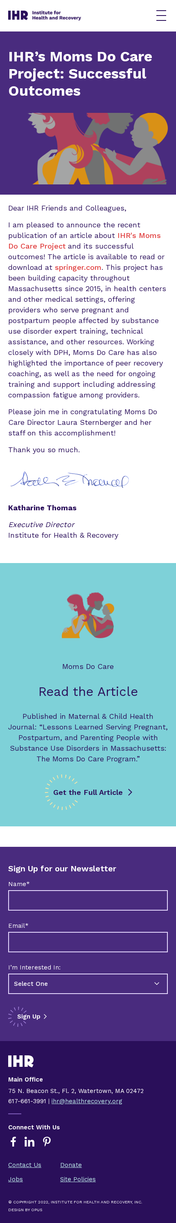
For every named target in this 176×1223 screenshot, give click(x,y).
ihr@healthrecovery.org (87, 1101)
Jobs (15, 1179)
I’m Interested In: (34, 967)
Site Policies (78, 1179)
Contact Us (24, 1165)
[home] (73, 15)
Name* (19, 884)
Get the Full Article (88, 792)
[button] (161, 15)
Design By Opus (25, 1209)
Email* (18, 925)
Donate (71, 1165)
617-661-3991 (27, 1101)
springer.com (78, 267)
